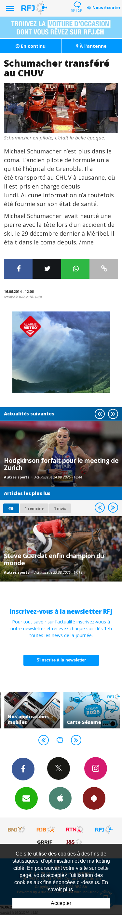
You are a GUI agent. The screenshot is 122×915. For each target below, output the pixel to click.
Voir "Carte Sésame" (91, 710)
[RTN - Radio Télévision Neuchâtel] (75, 829)
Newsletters (26, 798)
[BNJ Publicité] (17, 829)
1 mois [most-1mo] (60, 508)
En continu (33, 46)
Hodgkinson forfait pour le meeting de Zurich (61, 464)
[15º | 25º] (76, 0)
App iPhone (60, 798)
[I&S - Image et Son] (75, 841)
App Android (94, 798)
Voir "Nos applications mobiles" (32, 710)
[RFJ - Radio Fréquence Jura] (104, 829)
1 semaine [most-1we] (34, 508)
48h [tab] (11, 508)
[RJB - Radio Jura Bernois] (46, 829)
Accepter (61, 903)
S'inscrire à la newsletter (61, 660)
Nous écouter (106, 7)
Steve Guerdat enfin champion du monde (54, 559)
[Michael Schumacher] (61, 108)
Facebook (23, 769)
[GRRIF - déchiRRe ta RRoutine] (46, 841)
